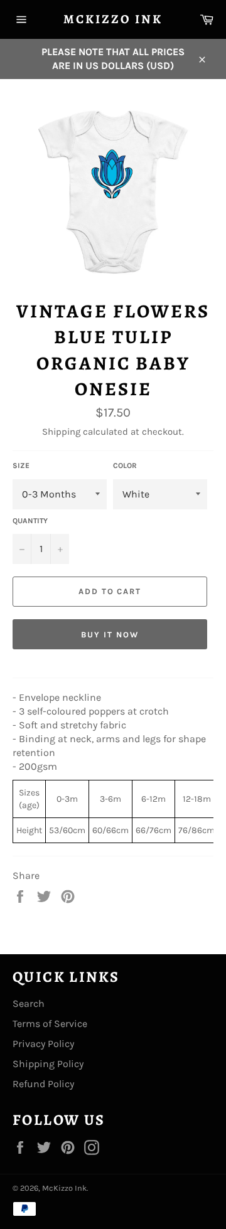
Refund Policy (43, 1084)
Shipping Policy (48, 1064)
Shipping (61, 431)
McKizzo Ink (113, 19)
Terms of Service (50, 1023)
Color (125, 465)
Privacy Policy (43, 1044)
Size (21, 465)
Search (29, 1003)
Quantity (30, 520)
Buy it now (110, 634)
